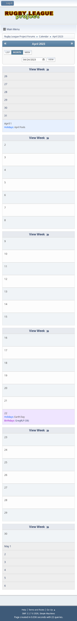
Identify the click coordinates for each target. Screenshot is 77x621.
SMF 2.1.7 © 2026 (30, 613)
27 (5, 84)
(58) (22, 420)
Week (27, 52)
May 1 (7, 546)
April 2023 (38, 43)
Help (24, 609)
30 (5, 107)
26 (5, 76)
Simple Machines (47, 613)
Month (17, 52)
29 (5, 100)
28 (5, 92)
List (8, 52)
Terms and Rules (36, 609)
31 (5, 115)
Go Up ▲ (51, 609)
